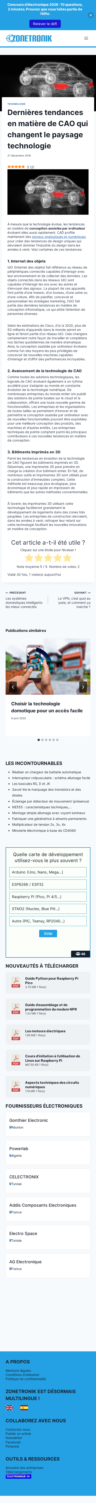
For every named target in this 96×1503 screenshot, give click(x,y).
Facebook (13, 1442)
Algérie (16, 1156)
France (16, 1212)
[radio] (29, 558)
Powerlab (18, 1148)
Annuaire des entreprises (24, 1468)
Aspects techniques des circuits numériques (52, 1085)
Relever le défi (45, 24)
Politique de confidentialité (26, 1379)
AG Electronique (25, 1261)
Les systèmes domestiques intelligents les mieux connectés (24, 600)
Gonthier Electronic (28, 1120)
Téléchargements (19, 1472)
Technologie (16, 104)
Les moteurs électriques (45, 1031)
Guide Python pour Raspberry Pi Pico (51, 980)
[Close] (91, 15)
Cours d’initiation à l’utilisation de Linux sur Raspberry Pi (52, 1058)
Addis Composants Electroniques (42, 1205)
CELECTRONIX (24, 1176)
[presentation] (48, 666)
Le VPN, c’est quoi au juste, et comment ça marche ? (74, 600)
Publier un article (18, 1434)
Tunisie (16, 1184)
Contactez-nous (18, 1429)
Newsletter (14, 1438)
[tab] (39, 740)
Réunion (17, 1127)
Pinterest (12, 1446)
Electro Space (23, 1233)
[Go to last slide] (13, 687)
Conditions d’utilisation (22, 1375)
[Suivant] (83, 687)
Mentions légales (18, 1370)
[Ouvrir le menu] (86, 38)
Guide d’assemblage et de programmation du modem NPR (51, 1007)
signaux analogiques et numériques (59, 237)
